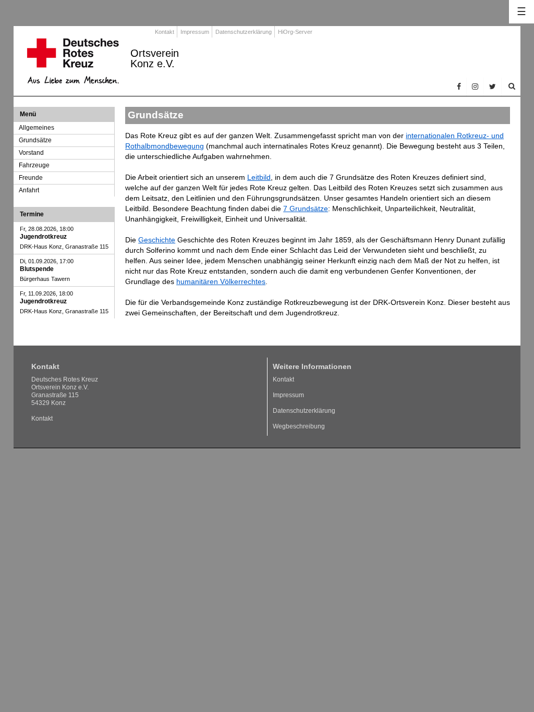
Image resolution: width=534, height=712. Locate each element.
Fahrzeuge (34, 165)
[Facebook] (459, 87)
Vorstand (31, 152)
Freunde (31, 177)
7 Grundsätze (305, 208)
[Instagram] (475, 87)
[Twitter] (493, 87)
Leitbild (259, 177)
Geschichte (156, 240)
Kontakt (164, 32)
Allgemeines (36, 127)
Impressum (194, 32)
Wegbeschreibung (299, 426)
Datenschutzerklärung (243, 32)
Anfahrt (29, 190)
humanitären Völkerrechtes (220, 281)
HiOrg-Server (295, 32)
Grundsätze (35, 140)
